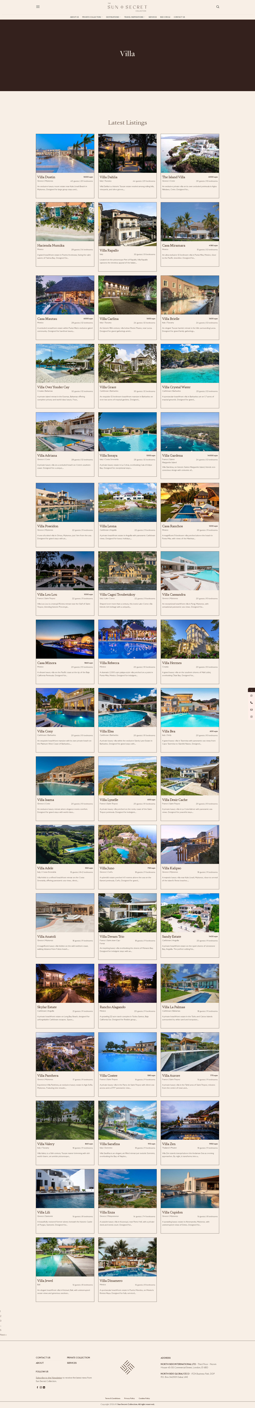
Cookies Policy (144, 1398)
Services (153, 17)
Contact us (179, 17)
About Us (74, 17)
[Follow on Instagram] (41, 1387)
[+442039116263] (251, 695)
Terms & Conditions (113, 1398)
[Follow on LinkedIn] (44, 1387)
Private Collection (91, 17)
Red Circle (165, 17)
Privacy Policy (129, 1398)
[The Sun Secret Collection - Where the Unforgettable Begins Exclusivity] (127, 7)
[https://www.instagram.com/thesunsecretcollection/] (251, 716)
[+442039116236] (251, 702)
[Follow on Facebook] (37, 1387)
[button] (38, 6)
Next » (3, 1335)
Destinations (112, 17)
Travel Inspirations (133, 17)
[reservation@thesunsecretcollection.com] (251, 709)
